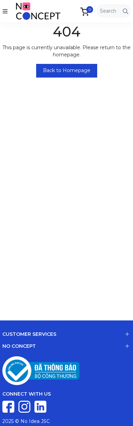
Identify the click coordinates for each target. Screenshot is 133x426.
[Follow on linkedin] (40, 406)
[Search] (125, 11)
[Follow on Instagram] (25, 406)
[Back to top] (121, 414)
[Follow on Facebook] (9, 406)
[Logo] (31, 11)
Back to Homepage (66, 70)
